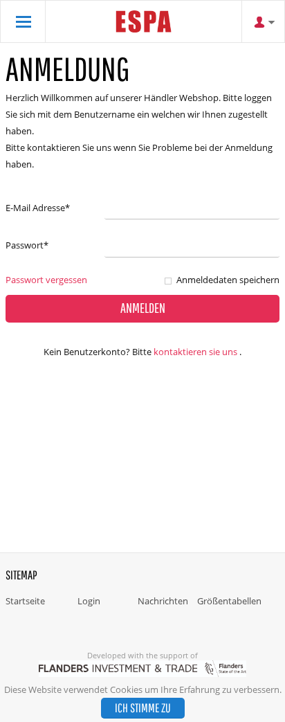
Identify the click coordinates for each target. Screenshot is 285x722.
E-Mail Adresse (38, 207)
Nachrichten (163, 601)
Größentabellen (229, 601)
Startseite (25, 601)
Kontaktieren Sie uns (195, 351)
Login (88, 601)
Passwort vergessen (46, 279)
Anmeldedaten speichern (227, 279)
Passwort (27, 245)
